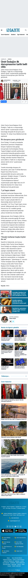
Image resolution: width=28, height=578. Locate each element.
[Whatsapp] (18, 526)
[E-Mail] (10, 321)
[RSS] (20, 526)
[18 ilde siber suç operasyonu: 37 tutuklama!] (7, 362)
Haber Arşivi (19, 551)
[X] (10, 526)
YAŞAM (9, 566)
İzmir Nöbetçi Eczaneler (6, 538)
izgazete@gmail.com (15, 520)
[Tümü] (26, 376)
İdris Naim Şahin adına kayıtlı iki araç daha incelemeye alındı (6, 339)
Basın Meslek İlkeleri (17, 558)
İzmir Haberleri (5, 34)
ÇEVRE (22, 561)
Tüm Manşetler (19, 546)
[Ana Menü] (1, 30)
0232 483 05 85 (15, 518)
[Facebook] (7, 526)
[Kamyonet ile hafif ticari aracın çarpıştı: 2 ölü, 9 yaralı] (7, 346)
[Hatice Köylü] (4, 319)
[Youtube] (15, 526)
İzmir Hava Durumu (21, 537)
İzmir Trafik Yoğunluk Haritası (19, 542)
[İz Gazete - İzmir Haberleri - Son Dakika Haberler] (13, 30)
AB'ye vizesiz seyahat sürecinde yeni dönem (20, 367)
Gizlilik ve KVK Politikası (18, 559)
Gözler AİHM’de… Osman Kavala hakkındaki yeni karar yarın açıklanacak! (20, 339)
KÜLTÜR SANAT (7, 564)
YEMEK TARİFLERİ (16, 566)
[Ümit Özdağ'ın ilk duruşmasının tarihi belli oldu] (14, 91)
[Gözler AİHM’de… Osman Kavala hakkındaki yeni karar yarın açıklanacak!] (21, 333)
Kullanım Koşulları (7, 559)
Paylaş (4, 101)
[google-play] (20, 531)
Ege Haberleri (21, 34)
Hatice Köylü (12, 318)
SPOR (23, 564)
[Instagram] (12, 526)
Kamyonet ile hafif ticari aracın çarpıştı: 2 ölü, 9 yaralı (6, 352)
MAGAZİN (13, 564)
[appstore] (7, 531)
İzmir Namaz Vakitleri (6, 542)
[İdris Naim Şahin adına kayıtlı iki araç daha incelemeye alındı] (7, 333)
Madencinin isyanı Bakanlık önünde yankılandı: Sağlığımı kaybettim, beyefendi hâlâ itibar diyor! (20, 354)
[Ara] (25, 30)
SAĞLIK (19, 564)
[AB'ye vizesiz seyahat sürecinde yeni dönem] (21, 362)
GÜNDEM (17, 561)
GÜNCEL (10, 59)
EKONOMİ (12, 562)
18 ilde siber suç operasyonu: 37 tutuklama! (5, 368)
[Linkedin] (13, 321)
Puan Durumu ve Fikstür (7, 547)
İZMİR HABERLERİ (20, 562)
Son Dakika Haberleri (5, 551)
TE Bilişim (17, 570)
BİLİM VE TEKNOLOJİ (9, 561)
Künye (8, 558)
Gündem (13, 34)
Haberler (3, 59)
